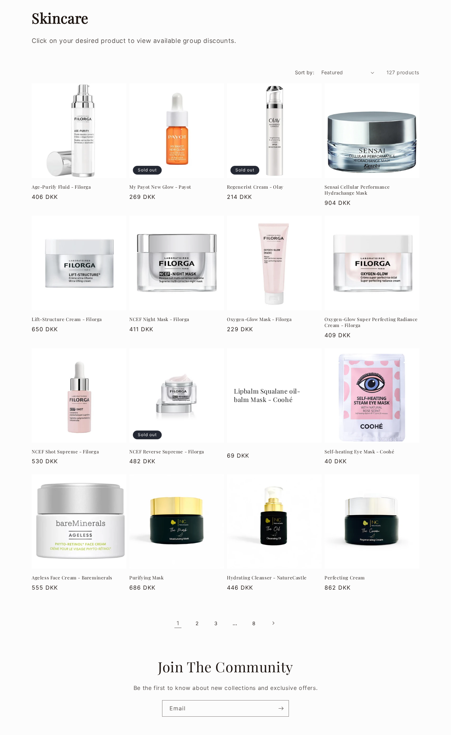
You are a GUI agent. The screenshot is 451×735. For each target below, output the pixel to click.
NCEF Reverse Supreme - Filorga (166, 451)
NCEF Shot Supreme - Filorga (65, 451)
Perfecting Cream (345, 577)
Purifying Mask (146, 577)
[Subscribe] (281, 708)
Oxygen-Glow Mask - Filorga (259, 319)
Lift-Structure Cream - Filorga (67, 319)
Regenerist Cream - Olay (255, 187)
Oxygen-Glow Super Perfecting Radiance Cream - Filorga (371, 322)
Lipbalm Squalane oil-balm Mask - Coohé (267, 395)
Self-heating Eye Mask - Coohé (359, 451)
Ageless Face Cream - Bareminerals (72, 577)
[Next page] (273, 623)
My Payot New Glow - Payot (160, 187)
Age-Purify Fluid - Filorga (61, 187)
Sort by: (304, 72)
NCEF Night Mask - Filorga (159, 319)
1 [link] (178, 623)
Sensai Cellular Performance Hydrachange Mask (357, 190)
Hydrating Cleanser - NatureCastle (267, 577)
